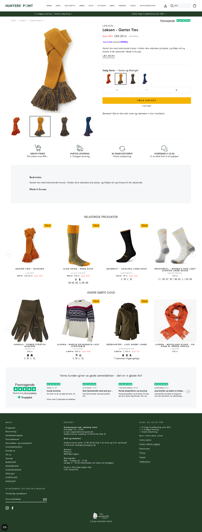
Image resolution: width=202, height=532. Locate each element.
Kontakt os (10, 451)
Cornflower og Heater (144, 78)
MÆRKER (122, 6)
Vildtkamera (144, 462)
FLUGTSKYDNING (13, 470)
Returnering (10, 432)
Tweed (142, 457)
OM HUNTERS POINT (148, 6)
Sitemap (9, 458)
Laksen (23, 20)
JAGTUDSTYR (69, 6)
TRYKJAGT (10, 474)
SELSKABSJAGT (12, 466)
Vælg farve (120, 70)
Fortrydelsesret (12, 439)
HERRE (49, 6)
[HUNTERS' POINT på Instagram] (7, 508)
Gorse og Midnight (120, 78)
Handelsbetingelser (14, 435)
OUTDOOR (102, 6)
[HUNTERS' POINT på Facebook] (12, 508)
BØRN (112, 6)
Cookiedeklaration (13, 447)
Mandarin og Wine (108, 78)
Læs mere (109, 56)
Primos (142, 453)
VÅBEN (82, 6)
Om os (8, 455)
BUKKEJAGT (10, 462)
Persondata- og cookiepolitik (18, 443)
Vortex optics (145, 440)
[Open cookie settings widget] (4, 527)
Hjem (13, 20)
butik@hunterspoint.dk (86, 445)
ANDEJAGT (10, 481)
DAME (58, 6)
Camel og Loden (132, 78)
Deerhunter (144, 449)
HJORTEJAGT (11, 477)
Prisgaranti (10, 428)
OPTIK (91, 6)
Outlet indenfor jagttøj (149, 444)
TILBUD (133, 6)
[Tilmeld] (45, 499)
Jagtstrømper (36, 20)
